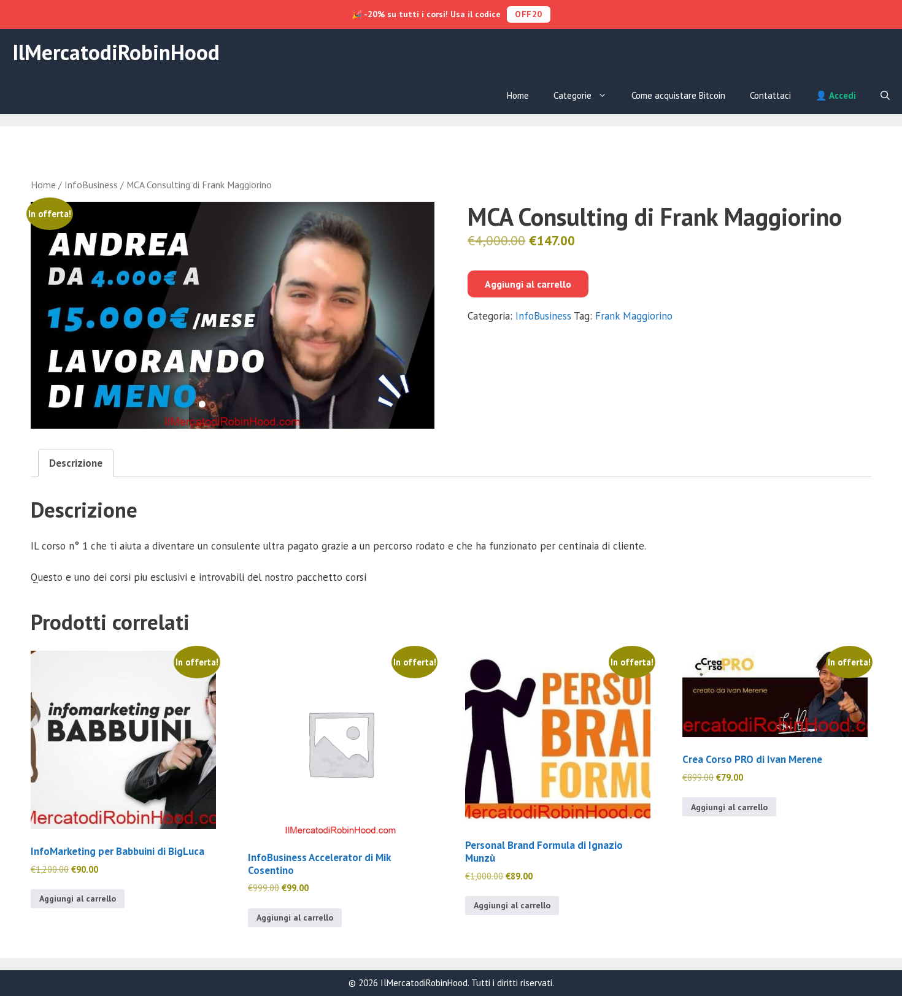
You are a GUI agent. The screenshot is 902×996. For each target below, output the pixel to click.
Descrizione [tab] (75, 463)
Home (518, 95)
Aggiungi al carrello (528, 284)
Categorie (572, 95)
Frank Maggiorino (634, 316)
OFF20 (528, 14)
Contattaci (770, 95)
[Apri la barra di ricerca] (885, 95)
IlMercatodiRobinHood (116, 52)
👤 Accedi (835, 95)
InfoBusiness (91, 184)
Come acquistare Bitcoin (678, 95)
